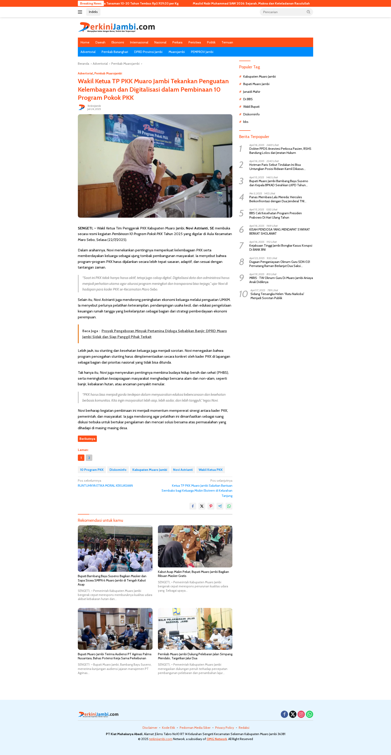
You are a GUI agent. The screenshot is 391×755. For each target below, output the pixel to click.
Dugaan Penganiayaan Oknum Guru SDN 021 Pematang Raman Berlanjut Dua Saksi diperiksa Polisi (279, 264)
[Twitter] (292, 715)
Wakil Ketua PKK (211, 470)
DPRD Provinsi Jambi (148, 52)
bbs (245, 122)
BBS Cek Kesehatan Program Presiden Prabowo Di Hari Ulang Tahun (275, 215)
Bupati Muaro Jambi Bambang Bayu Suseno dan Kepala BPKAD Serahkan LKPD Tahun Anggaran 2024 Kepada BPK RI (278, 183)
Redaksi (244, 728)
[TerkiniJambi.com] (116, 27)
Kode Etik (168, 728)
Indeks (93, 12)
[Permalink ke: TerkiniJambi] (81, 107)
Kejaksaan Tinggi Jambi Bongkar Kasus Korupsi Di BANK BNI (280, 247)
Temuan (227, 42)
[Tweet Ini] (201, 506)
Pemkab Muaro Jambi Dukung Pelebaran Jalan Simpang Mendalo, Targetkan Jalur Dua (195, 656)
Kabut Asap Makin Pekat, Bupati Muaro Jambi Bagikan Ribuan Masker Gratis (193, 574)
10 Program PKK (92, 470)
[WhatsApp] (309, 715)
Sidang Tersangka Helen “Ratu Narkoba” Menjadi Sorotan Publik (277, 296)
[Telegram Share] (220, 506)
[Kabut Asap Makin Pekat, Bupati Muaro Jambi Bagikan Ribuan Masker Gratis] (195, 546)
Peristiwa (194, 42)
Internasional (139, 42)
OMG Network (217, 739)
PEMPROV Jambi (202, 52)
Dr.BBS (248, 99)
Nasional (160, 42)
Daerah (100, 42)
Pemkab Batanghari (115, 52)
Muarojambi (177, 52)
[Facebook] (284, 715)
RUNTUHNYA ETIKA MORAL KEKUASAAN (105, 483)
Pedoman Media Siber (195, 728)
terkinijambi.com (160, 739)
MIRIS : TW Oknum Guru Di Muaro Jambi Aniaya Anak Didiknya (281, 280)
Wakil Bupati (251, 107)
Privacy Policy (224, 728)
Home (85, 42)
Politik (211, 42)
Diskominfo (118, 470)
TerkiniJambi (94, 105)
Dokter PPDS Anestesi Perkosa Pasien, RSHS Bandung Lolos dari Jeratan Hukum (280, 151)
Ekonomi (118, 42)
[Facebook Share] (192, 506)
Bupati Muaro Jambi (256, 84)
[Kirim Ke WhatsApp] (229, 506)
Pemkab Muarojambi (108, 73)
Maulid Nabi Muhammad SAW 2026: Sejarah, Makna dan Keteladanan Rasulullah (222, 3)
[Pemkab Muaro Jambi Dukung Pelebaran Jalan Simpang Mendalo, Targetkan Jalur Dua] (195, 629)
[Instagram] (301, 715)
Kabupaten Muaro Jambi (149, 470)
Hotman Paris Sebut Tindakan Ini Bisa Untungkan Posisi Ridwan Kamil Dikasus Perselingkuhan (276, 167)
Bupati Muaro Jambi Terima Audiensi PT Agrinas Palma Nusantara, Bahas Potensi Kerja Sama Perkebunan (114, 656)
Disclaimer (150, 728)
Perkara (177, 42)
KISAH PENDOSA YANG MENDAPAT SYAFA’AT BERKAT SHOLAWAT (279, 231)
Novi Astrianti (183, 470)
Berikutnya (87, 439)
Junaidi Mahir (251, 92)
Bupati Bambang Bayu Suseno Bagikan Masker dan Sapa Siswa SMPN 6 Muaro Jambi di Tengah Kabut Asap (112, 580)
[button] (308, 11)
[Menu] (81, 12)
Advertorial (88, 52)
